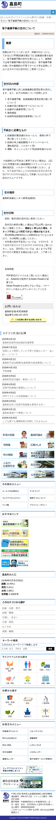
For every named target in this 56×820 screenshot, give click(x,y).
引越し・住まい (10, 617)
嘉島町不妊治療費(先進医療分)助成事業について (27, 362)
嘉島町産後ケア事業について (17, 413)
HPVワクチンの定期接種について (20, 396)
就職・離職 (7, 631)
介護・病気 (7, 622)
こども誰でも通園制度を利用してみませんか (25, 421)
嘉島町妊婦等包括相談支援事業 (18, 342)
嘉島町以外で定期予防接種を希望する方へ (24, 404)
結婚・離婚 (7, 612)
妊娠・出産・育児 (11, 608)
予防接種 (7, 371)
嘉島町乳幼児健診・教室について (20, 379)
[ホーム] (4, 17)
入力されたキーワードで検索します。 (21, 644)
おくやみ (6, 626)
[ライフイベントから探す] (24, 17)
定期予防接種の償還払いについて (20, 387)
